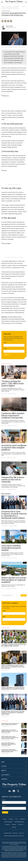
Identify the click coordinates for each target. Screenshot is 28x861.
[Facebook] (13, 791)
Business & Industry (23, 496)
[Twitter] (18, 791)
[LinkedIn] (9, 791)
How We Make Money (19, 822)
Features (4, 766)
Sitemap (14, 827)
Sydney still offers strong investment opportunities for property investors (12, 688)
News (2, 762)
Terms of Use (21, 833)
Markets (3, 770)
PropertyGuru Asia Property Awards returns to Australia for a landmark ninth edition (12, 712)
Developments (5, 775)
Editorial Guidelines (8, 822)
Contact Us (20, 824)
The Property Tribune (4, 525)
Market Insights (23, 366)
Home (2, 6)
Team (16, 819)
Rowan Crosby (3, 425)
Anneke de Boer (3, 393)
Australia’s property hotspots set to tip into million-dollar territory (13, 645)
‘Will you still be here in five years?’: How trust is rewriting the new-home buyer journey (13, 666)
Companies (4, 779)
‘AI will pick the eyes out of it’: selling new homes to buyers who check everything (9, 731)
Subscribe (14, 824)
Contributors (22, 819)
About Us (5, 819)
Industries (9, 6)
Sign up (6, 354)
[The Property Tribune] (14, 785)
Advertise (11, 819)
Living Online (21, 835)
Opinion (25, 562)
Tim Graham (3, 558)
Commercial (16, 6)
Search (23, 595)
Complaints (7, 824)
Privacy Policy (14, 833)
